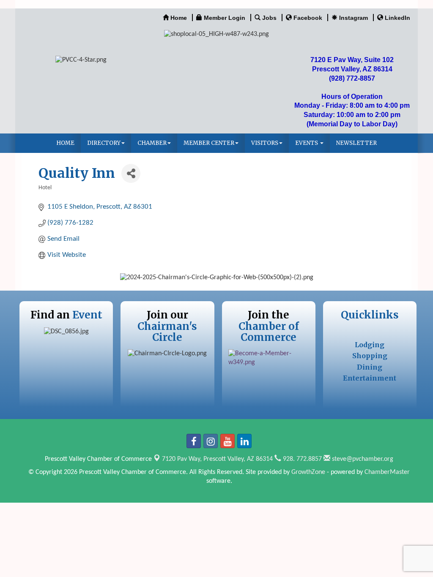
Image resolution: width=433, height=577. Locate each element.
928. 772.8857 (301, 459)
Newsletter (356, 143)
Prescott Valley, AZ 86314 (217, 459)
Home (65, 143)
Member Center (209, 143)
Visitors (264, 143)
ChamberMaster (387, 472)
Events (307, 143)
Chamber (152, 143)
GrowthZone (308, 472)
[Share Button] (130, 173)
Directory (104, 143)
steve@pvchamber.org (361, 459)
